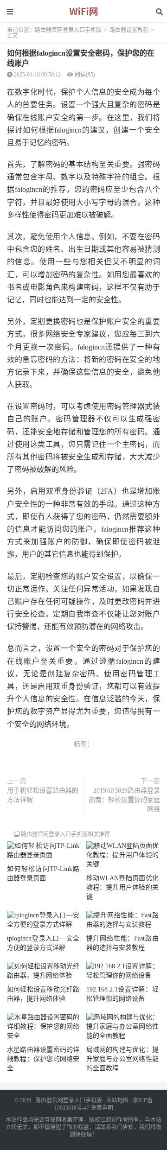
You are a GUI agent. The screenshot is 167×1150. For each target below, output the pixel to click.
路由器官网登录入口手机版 (68, 30)
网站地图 (117, 1100)
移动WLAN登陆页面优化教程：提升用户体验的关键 (122, 887)
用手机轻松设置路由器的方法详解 (42, 795)
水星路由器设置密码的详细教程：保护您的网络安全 (43, 1059)
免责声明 (102, 1108)
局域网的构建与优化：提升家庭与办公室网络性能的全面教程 (122, 1059)
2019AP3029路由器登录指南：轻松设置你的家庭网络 (124, 800)
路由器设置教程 (128, 30)
